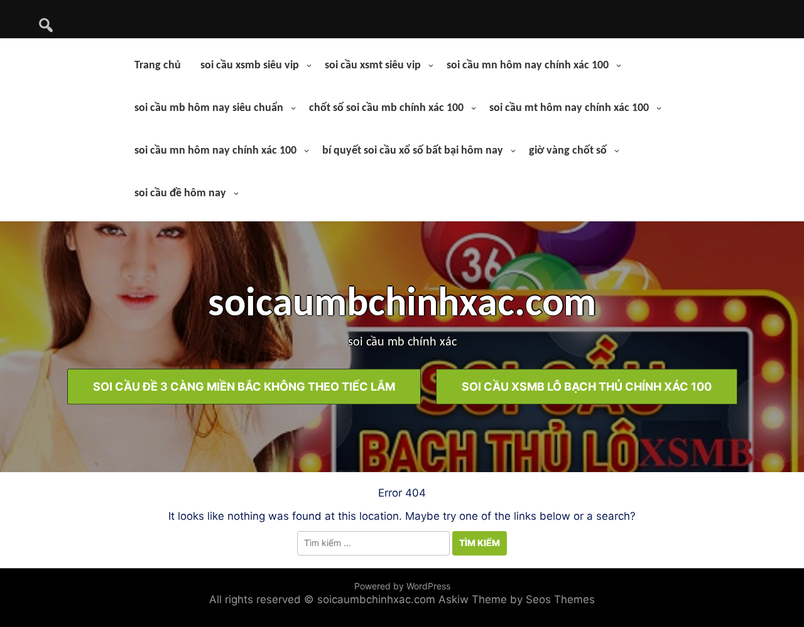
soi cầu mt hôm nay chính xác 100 (569, 108)
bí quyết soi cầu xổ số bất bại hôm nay (412, 151)
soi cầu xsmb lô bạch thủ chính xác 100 (587, 386)
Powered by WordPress (402, 586)
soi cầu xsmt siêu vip (373, 65)
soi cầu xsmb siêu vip (249, 65)
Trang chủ (157, 65)
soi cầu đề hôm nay (180, 193)
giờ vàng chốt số (568, 151)
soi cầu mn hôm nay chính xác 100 (528, 65)
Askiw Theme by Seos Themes (516, 599)
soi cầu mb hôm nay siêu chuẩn (208, 108)
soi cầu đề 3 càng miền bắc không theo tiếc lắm (244, 386)
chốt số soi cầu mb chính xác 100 (386, 108)
